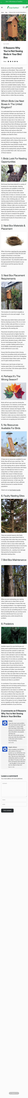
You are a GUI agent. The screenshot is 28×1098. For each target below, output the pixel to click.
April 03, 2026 (11, 742)
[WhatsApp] (15, 61)
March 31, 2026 (11, 767)
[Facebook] (8, 61)
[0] (25, 7)
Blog (6, 12)
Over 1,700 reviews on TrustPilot (14, 1)
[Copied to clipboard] (17, 61)
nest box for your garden (19, 251)
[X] (11, 61)
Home (2, 12)
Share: (5, 61)
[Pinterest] (13, 61)
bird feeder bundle (15, 490)
